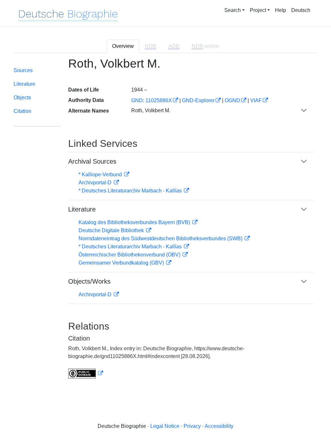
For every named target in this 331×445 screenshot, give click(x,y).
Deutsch (300, 10)
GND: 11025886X (151, 100)
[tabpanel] (165, 221)
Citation (22, 111)
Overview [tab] (123, 46)
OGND (232, 100)
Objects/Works (89, 281)
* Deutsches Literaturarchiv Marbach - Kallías (131, 190)
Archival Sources (92, 161)
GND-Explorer (198, 100)
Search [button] (232, 10)
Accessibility (219, 426)
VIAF (256, 100)
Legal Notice (164, 426)
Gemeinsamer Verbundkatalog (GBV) (122, 263)
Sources (23, 70)
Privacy (192, 426)
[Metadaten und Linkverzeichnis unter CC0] (85, 373)
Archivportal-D (96, 182)
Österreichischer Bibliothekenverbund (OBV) (130, 254)
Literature (24, 84)
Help (280, 10)
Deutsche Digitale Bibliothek (112, 230)
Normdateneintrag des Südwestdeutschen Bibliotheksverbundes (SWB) (161, 238)
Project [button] (258, 10)
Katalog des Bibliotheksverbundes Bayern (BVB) (135, 222)
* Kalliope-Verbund (101, 174)
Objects (22, 97)
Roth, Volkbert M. (150, 110)
